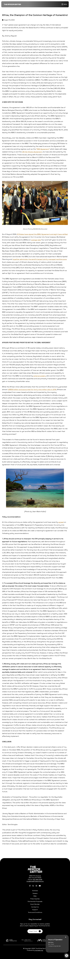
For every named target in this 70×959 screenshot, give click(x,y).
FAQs (35, 896)
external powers (39, 376)
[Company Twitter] (33, 886)
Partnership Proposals (35, 901)
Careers (35, 893)
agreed (61, 522)
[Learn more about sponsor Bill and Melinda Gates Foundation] (27, 940)
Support (35, 910)
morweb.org (39, 950)
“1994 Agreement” (43, 149)
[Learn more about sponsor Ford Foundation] (11, 940)
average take (36, 240)
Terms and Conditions (35, 912)
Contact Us (35, 907)
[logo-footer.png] (35, 869)
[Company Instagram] (36, 886)
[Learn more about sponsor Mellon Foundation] (43, 940)
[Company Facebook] (29, 886)
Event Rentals (35, 904)
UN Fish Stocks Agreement (32, 152)
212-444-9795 (37, 879)
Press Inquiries (35, 899)
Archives (35, 891)
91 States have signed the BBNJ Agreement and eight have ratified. (42, 234)
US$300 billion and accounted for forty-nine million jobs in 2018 (32, 390)
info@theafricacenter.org (35, 881)
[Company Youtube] (40, 886)
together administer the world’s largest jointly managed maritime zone (40, 259)
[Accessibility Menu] (66, 955)
